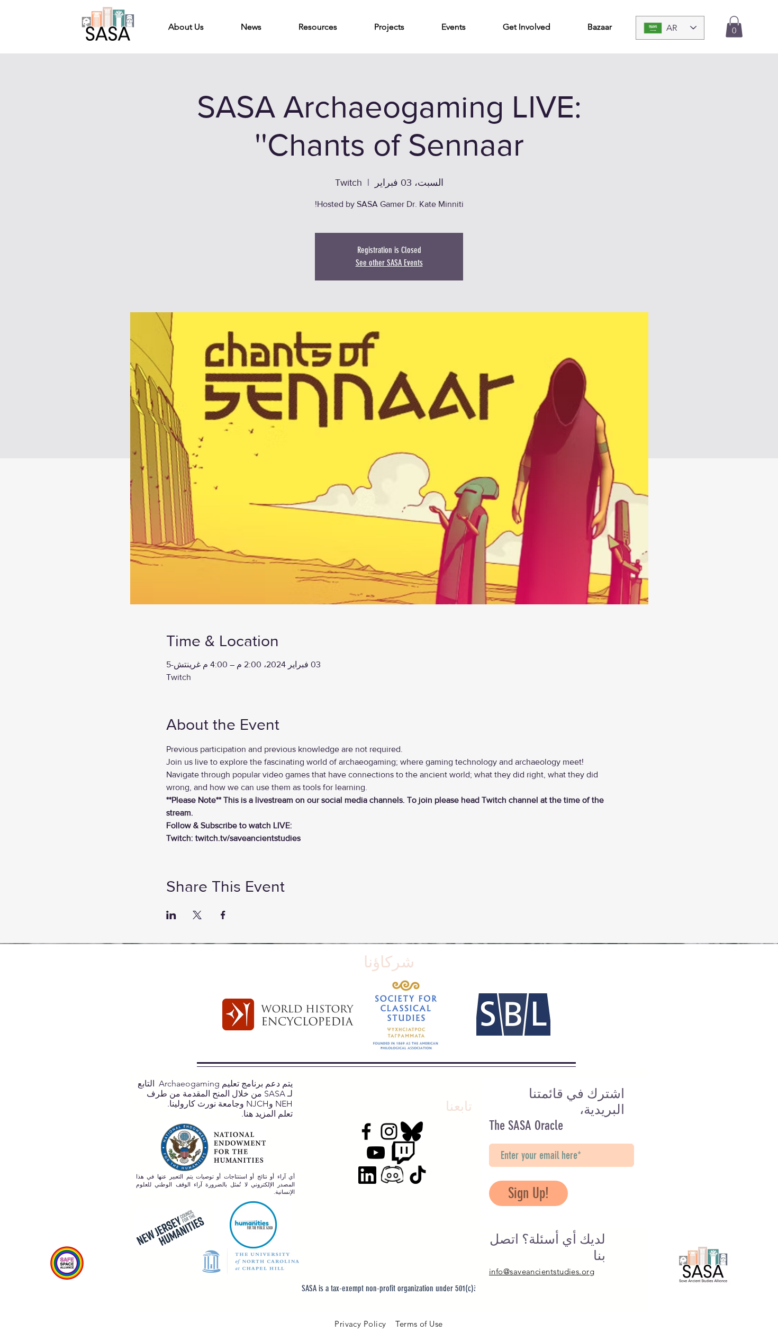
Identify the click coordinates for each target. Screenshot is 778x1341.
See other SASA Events (389, 263)
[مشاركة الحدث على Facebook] (223, 915)
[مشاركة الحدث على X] (197, 915)
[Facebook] (366, 1131)
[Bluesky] (412, 1131)
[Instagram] (389, 1131)
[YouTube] (376, 1152)
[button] (734, 27)
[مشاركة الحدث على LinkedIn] (171, 915)
